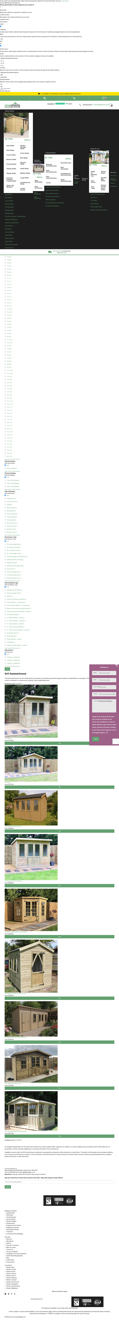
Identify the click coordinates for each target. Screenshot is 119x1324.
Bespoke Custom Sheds (13, 1225)
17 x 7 (9, 296)
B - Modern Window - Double (15, 617)
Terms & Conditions (12, 1251)
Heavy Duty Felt (12, 501)
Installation (113, 186)
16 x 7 (9, 293)
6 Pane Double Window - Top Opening (18, 605)
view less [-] (16, 459)
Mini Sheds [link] (24, 158)
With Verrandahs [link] (64, 168)
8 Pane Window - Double (14, 639)
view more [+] (9, 459)
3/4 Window (11, 642)
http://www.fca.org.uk (82, 1313)
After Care (113, 175)
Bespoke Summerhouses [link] (51, 165)
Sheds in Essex (10, 1271)
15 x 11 (9, 413)
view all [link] (27, 140)
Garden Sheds (9, 111)
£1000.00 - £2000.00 (13, 657)
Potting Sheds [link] (11, 164)
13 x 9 (9, 346)
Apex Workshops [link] (38, 181)
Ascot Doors (11, 569)
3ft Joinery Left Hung (14, 547)
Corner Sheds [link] (11, 155)
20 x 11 (9, 428)
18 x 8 (9, 330)
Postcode (96, 687)
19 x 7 (9, 303)
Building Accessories (12, 1227)
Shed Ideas (51, 102)
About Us (9, 1239)
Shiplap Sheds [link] (11, 173)
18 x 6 (9, 269)
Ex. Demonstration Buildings (14, 1234)
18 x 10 (9, 392)
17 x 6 (9, 266)
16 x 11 (9, 416)
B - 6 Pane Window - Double (15, 624)
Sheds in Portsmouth (12, 1282)
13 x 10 (9, 376)
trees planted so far (36, 1299)
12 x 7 (9, 281)
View (59, 743)
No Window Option (13, 633)
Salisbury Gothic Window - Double (17, 645)
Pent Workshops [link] (38, 187)
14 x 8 (9, 318)
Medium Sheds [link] (25, 173)
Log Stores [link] (93, 181)
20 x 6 (9, 275)
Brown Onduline (12, 514)
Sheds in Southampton (13, 1286)
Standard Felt (11, 498)
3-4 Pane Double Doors (14, 575)
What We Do (65, 102)
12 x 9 (9, 343)
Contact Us (102, 102)
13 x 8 (9, 315)
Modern (9, 596)
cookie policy (65, 1)
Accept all (3, 3)
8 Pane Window (12, 636)
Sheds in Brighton (11, 1278)
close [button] (7, 669)
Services (113, 172)
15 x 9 (9, 352)
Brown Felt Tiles (12, 523)
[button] (74, 98)
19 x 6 (9, 272)
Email (95, 679)
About (58, 102)
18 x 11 (9, 422)
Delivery (110, 102)
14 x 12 (9, 438)
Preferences (9, 3)
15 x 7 (9, 290)
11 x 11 (10, 401)
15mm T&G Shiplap (13, 483)
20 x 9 (9, 367)
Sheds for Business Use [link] (94, 174)
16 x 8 (9, 324)
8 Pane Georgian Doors (14, 578)
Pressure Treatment (113, 179)
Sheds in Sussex (11, 1273)
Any (8, 465)
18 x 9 (9, 361)
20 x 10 (9, 398)
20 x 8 (9, 336)
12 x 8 (9, 312)
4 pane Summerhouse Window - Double (19, 611)
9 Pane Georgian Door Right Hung (17, 556)
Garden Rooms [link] (22, 189)
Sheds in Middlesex (12, 1288)
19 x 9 (9, 364)
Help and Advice (75, 102)
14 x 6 (9, 257)
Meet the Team (11, 1247)
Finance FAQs (76, 182)
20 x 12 (9, 456)
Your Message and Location (102, 701)
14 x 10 (9, 379)
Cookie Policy (10, 1260)
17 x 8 (9, 327)
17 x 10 (9, 389)
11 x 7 (9, 278)
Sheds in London (11, 1269)
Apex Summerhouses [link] (51, 171)
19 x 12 (9, 453)
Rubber (9, 504)
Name (95, 672)
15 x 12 (9, 441)
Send (96, 739)
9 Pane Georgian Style (14, 593)
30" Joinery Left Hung (14, 550)
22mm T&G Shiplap (13, 486)
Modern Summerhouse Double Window (19, 608)
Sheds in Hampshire (12, 1284)
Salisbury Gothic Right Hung (15, 566)
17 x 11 (9, 419)
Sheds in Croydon (11, 1280)
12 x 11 (10, 404)
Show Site (94, 102)
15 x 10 (9, 382)
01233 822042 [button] (97, 104)
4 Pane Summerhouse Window (16, 599)
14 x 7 (9, 287)
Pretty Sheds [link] (24, 153)
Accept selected (5, 91)
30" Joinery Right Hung (14, 553)
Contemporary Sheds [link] (25, 183)
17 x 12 (9, 447)
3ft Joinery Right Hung (14, 544)
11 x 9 (9, 339)
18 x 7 (9, 300)
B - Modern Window (13, 614)
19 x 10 (9, 395)
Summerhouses (51, 153)
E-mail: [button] (26, 1172)
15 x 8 (9, 321)
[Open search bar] (45, 98)
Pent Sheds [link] (10, 150)
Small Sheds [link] (24, 168)
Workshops (9, 1215)
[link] (104, 98)
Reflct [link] (63, 1291)
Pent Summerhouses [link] (51, 177)
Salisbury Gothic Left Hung (15, 559)
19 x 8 (9, 333)
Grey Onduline (11, 520)
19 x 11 (9, 425)
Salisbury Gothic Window (14, 590)
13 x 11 (9, 407)
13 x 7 (9, 284)
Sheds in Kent (10, 1267)
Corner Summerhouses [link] (53, 196)
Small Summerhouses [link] (66, 180)
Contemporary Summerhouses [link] (66, 174)
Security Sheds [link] (23, 163)
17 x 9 (9, 358)
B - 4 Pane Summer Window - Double (18, 630)
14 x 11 (9, 410)
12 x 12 (10, 432)
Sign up (8, 1187)
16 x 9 (9, 355)
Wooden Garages (11, 1221)
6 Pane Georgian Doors (14, 572)
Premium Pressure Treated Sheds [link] (11, 179)
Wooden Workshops (37, 161)
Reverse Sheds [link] (11, 159)
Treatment (9, 1231)
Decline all (16, 3)
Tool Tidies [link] (93, 187)
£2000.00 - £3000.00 (13, 660)
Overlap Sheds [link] (11, 169)
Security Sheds (10, 1219)
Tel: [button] (10, 1172)
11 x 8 (9, 309)
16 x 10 (9, 386)
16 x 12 (9, 444)
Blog (7, 1258)
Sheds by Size (10, 1223)
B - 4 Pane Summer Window (15, 627)
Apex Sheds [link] (10, 146)
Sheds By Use (94, 149)
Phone (95, 694)
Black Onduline (12, 507)
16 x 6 (9, 263)
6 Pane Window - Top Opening (16, 602)
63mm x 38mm (12, 468)
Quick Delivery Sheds (12, 1229)
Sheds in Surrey (11, 1275)
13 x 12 (9, 435)
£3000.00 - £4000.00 (13, 663)
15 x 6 (9, 260)
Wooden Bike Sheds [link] (104, 179)
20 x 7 (9, 306)
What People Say (85, 102)
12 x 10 (10, 373)
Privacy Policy (10, 1262)
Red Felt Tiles (11, 529)
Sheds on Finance (76, 177)
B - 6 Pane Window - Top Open (16, 620)
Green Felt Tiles (12, 526)
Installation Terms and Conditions (16, 1253)
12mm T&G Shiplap (13, 480)
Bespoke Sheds (85, 179)
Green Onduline (12, 517)
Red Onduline (11, 511)
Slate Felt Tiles (12, 532)
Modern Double (12, 562)
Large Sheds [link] (24, 178)
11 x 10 (10, 370)
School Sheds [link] (103, 172)
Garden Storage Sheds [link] (23, 147)
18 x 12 (9, 450)
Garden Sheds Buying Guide (14, 1255)
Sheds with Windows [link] (10, 186)
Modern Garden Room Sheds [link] (103, 187)
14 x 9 (9, 349)
